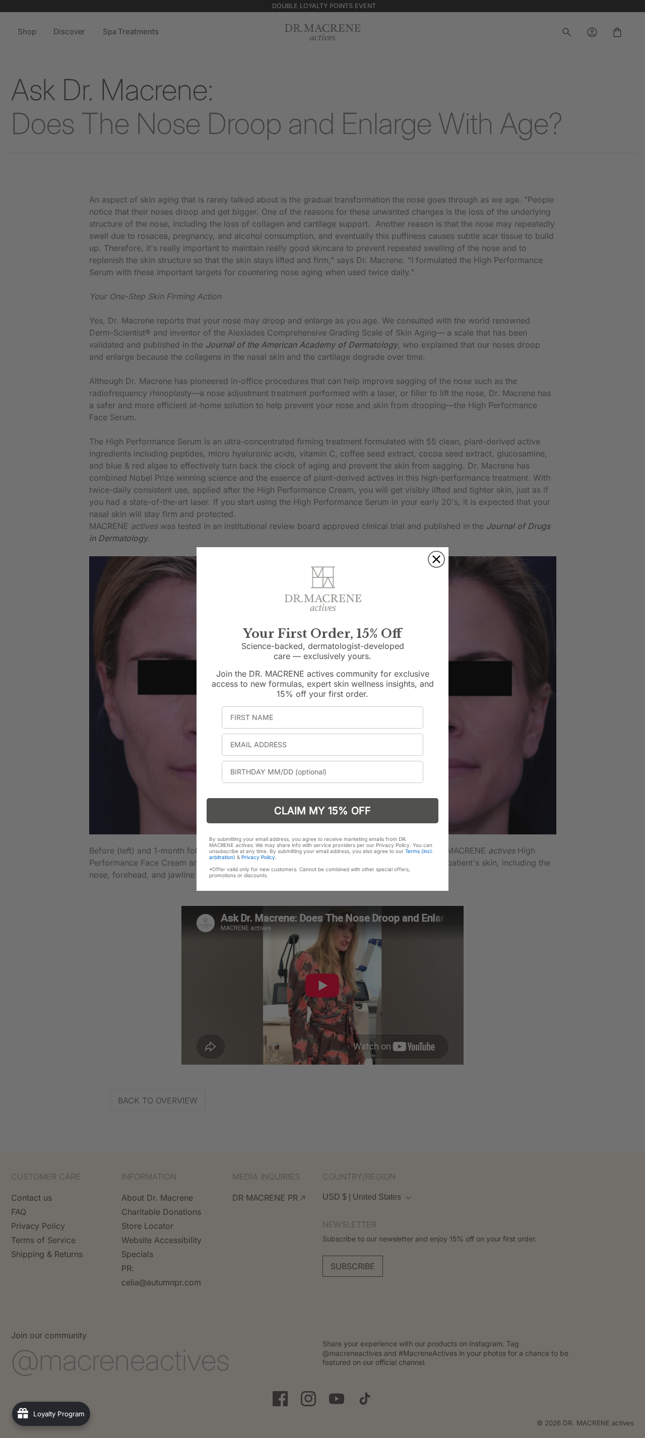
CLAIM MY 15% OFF (322, 811)
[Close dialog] (436, 559)
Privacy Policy (258, 857)
